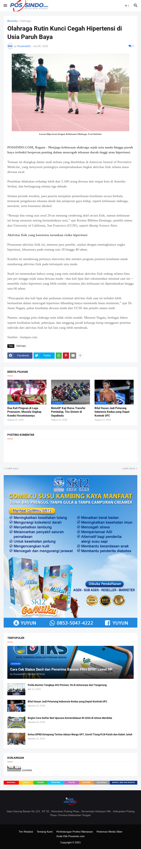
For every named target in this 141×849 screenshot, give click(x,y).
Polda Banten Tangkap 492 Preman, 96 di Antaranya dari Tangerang (67, 685)
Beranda (12, 21)
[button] (5, 6)
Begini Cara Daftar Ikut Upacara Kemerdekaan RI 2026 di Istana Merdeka (70, 717)
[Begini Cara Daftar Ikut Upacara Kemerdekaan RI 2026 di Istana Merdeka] (16, 722)
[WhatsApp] (59, 355)
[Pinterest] (66, 355)
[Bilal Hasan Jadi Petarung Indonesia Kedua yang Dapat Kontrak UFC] (16, 706)
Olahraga (25, 21)
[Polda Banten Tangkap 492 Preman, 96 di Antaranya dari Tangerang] (16, 689)
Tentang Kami (45, 831)
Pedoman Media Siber (109, 831)
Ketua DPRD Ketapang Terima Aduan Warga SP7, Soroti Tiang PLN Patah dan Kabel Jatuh (80, 734)
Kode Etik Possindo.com (71, 836)
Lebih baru (12, 468)
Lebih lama (128, 468)
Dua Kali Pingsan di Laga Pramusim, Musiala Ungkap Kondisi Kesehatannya (24, 411)
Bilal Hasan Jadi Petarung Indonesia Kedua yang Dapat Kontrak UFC (112, 411)
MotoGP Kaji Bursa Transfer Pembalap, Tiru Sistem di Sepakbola (68, 411)
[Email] (73, 355)
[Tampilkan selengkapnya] (80, 355)
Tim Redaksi (26, 831)
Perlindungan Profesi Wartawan (74, 831)
